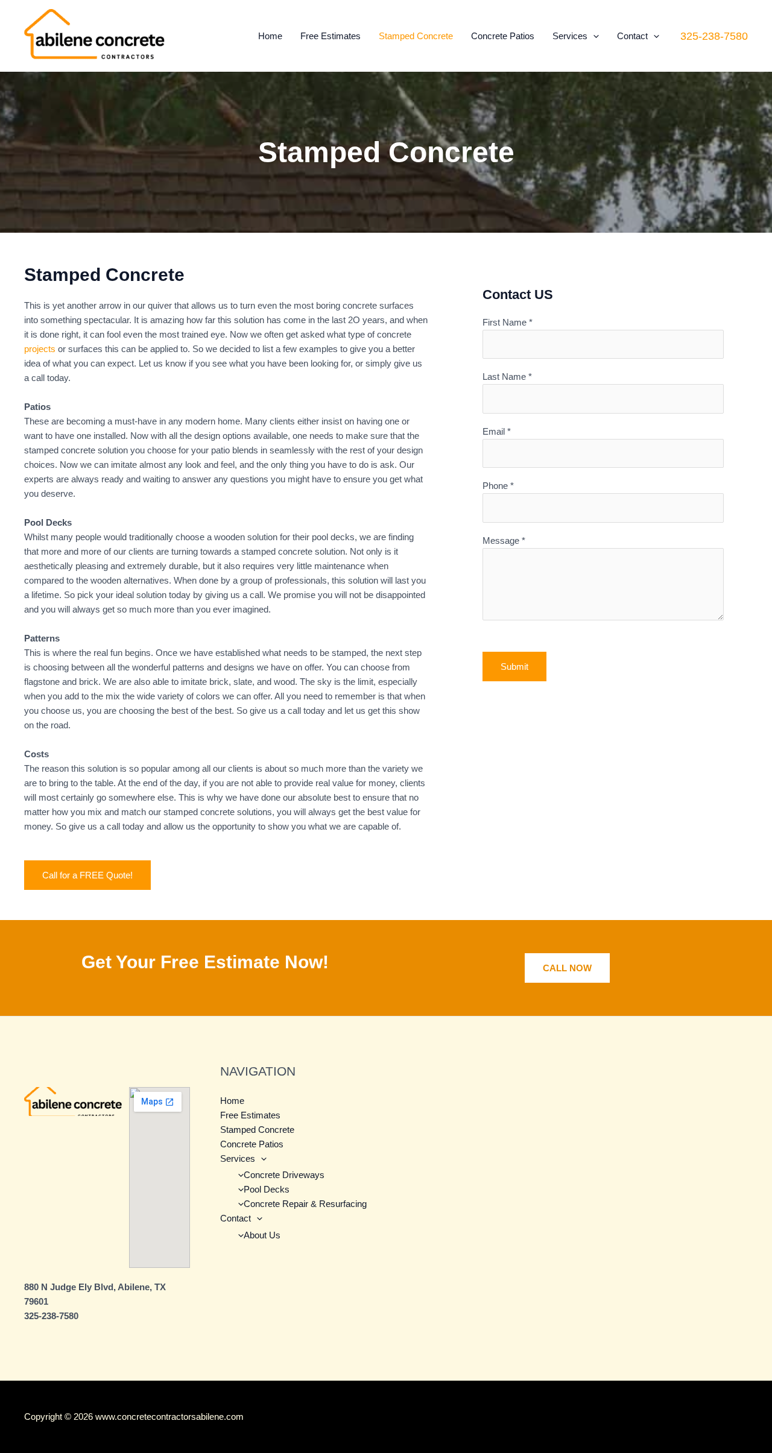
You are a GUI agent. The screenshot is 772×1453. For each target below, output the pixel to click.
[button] (593, 36)
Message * (503, 540)
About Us (262, 1235)
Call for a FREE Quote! (87, 875)
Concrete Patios (502, 36)
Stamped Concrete (416, 36)
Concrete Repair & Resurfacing (305, 1204)
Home (270, 36)
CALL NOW (567, 968)
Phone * (498, 486)
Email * (496, 431)
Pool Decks (267, 1189)
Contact (632, 36)
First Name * (507, 322)
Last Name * (507, 376)
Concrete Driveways (284, 1175)
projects (39, 349)
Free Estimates (330, 36)
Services (569, 36)
